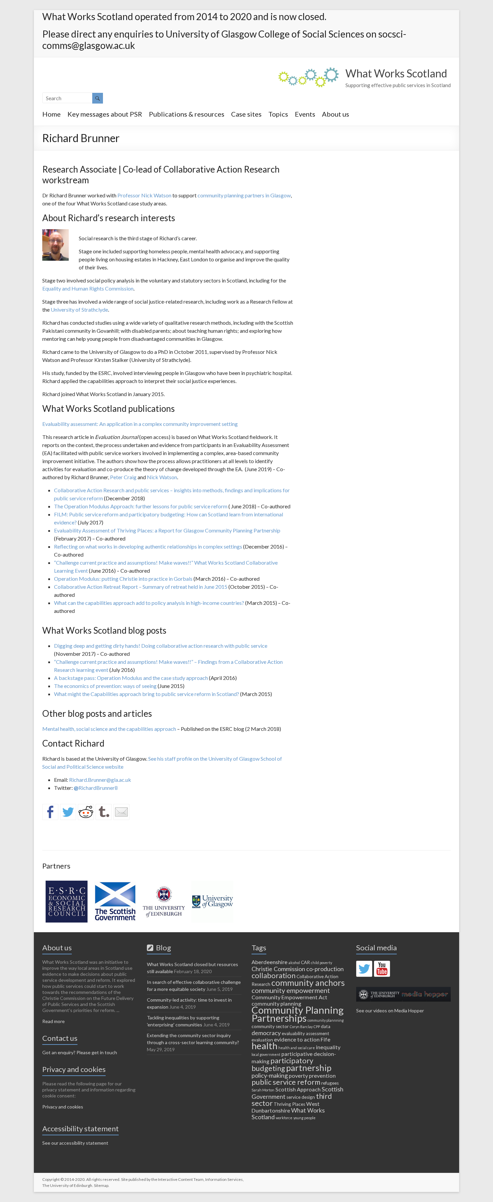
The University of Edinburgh (67, 1185)
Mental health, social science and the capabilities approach (109, 728)
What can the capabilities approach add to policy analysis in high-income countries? (149, 602)
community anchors (308, 982)
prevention (322, 1075)
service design (300, 1097)
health (264, 1045)
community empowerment (291, 990)
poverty (298, 1075)
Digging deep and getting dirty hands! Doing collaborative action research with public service (160, 645)
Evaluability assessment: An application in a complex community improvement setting (140, 424)
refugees (330, 1083)
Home (51, 114)
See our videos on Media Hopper (390, 1010)
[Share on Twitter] (68, 812)
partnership (308, 1067)
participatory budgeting (282, 1064)
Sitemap (101, 1185)
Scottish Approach (298, 1089)
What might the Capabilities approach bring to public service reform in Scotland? (146, 694)
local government (266, 1054)
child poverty (321, 962)
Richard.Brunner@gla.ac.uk (100, 779)
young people (304, 1118)
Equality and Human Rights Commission (87, 288)
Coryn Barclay (301, 1026)
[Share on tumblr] (104, 812)
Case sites (246, 114)
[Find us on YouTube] (382, 969)
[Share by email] (121, 812)
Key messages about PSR (104, 114)
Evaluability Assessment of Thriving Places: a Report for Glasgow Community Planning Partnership (167, 530)
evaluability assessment (305, 1033)
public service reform (286, 1081)
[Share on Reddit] (86, 812)
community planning (276, 1003)
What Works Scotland (396, 73)
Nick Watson (162, 477)
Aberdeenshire (269, 962)
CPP (317, 1026)
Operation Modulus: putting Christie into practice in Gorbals (123, 578)
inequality (328, 1047)
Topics (278, 114)
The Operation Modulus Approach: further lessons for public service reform (140, 506)
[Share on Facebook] (50, 812)
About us (335, 114)
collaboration (273, 975)
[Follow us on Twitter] (364, 969)
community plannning (326, 1020)
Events (305, 114)
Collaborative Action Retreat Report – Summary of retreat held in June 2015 (140, 586)
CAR (305, 962)
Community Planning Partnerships (298, 1014)
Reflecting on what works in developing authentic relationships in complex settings (148, 546)
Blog (162, 947)
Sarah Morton (263, 1090)
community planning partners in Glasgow (244, 195)
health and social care (296, 1048)
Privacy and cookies (62, 1107)
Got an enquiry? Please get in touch (79, 1052)
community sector (270, 1026)
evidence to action (297, 1039)
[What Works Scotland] (308, 70)
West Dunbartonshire (286, 1107)
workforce (284, 1118)
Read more (53, 1021)
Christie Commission (278, 968)
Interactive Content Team (181, 1179)
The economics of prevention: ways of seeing (105, 686)
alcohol (294, 962)
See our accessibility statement (75, 1143)
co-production (325, 968)
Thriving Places (289, 1104)
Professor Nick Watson (144, 195)
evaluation (262, 1039)
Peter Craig (123, 477)
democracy (266, 1032)
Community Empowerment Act (289, 997)
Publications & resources (186, 114)
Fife (325, 1039)
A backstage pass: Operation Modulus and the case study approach (131, 678)
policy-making (270, 1075)
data (325, 1026)
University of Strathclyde (79, 309)
